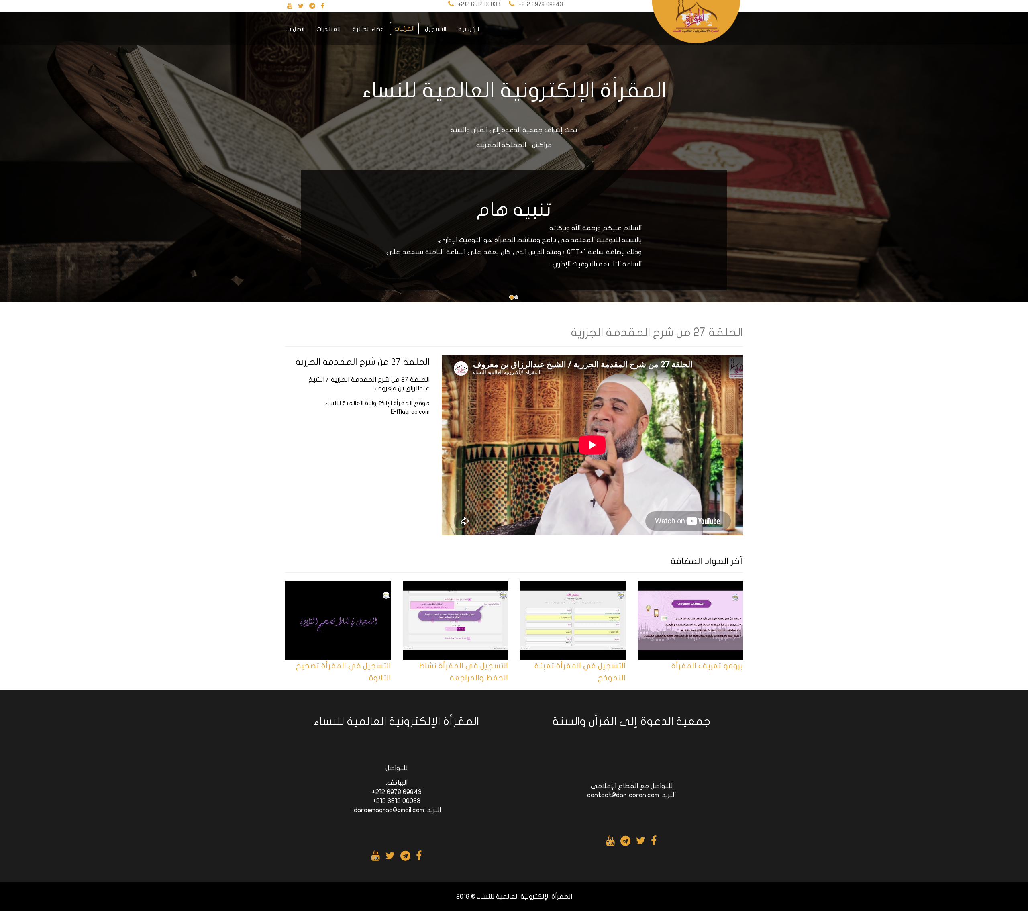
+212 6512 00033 (479, 4)
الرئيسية (468, 29)
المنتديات (328, 29)
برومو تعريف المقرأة (707, 666)
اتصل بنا (295, 29)
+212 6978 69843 (540, 4)
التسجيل (435, 29)
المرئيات (404, 28)
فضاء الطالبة (368, 29)
